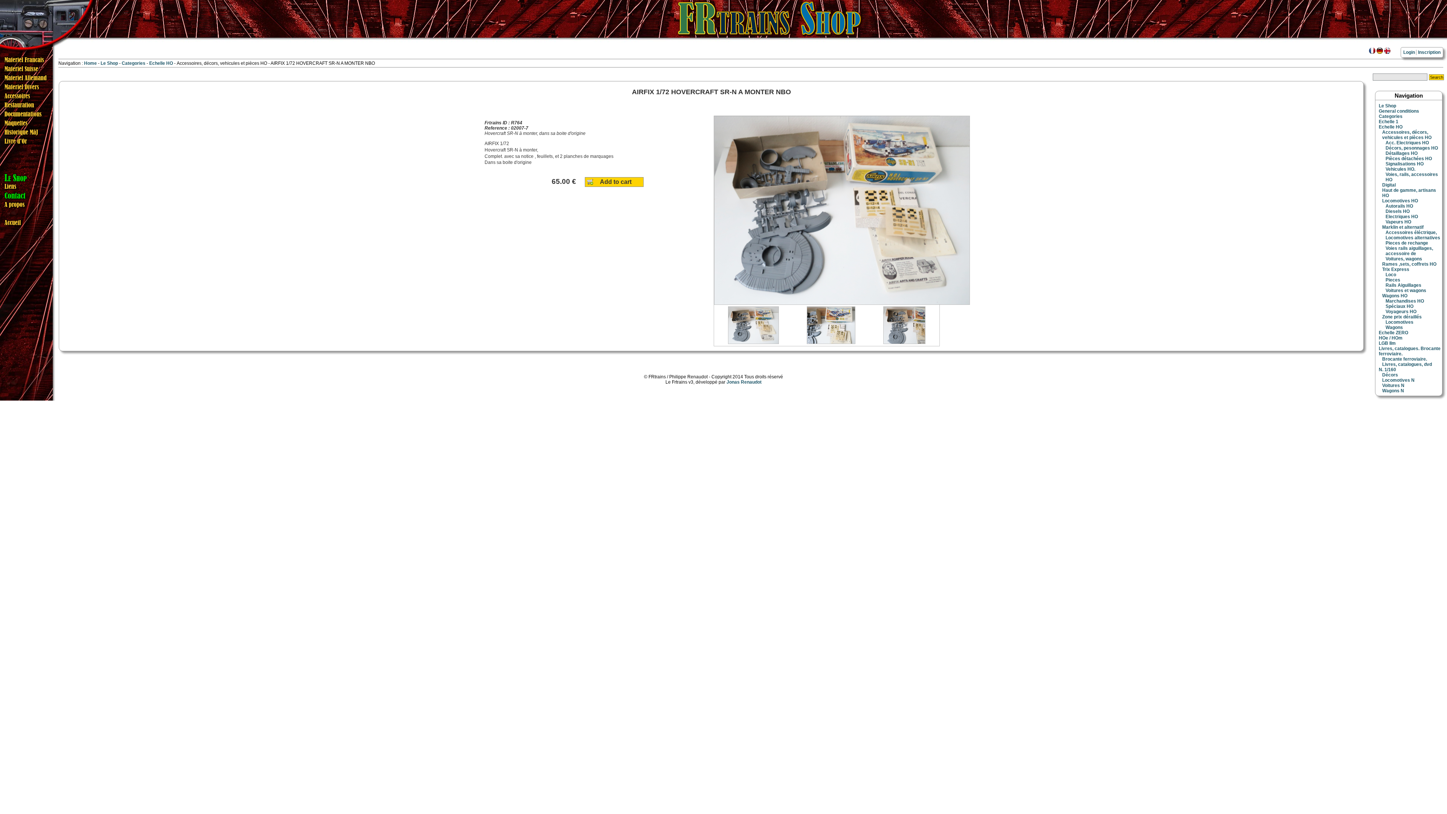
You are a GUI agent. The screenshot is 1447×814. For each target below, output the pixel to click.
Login (1409, 52)
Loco (1391, 274)
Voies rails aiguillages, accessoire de (1409, 251)
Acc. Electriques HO (1407, 142)
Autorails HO (1399, 206)
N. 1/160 (1387, 369)
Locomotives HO (1400, 201)
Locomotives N (1398, 380)
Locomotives (1399, 322)
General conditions (1399, 111)
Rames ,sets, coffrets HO (1409, 264)
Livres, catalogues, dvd (1407, 364)
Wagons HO (1394, 295)
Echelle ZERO (1393, 332)
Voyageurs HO (1401, 311)
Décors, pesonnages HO (1412, 148)
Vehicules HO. (1400, 169)
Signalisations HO (1405, 164)
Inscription (1429, 52)
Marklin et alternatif (1403, 227)
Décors (1390, 375)
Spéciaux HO (1399, 306)
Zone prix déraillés (1402, 317)
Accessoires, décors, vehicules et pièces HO (1407, 135)
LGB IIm (1387, 343)
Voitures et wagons (1406, 290)
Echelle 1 (1388, 121)
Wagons (1394, 327)
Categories (134, 63)
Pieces (1393, 280)
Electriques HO (1402, 216)
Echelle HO (161, 63)
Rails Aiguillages (1403, 285)
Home (90, 63)
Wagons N (1393, 390)
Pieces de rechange (1407, 243)
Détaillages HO (1402, 153)
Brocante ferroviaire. (1404, 359)
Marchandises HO (1405, 301)
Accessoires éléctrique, (1411, 232)
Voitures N (1393, 385)
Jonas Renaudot (744, 382)
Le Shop (109, 63)
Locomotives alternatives (1413, 237)
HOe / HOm (1391, 338)
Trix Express (1395, 269)
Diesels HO (1398, 211)
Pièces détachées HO (1409, 158)
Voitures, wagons (1404, 259)
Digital (1389, 185)
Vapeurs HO (1398, 222)
